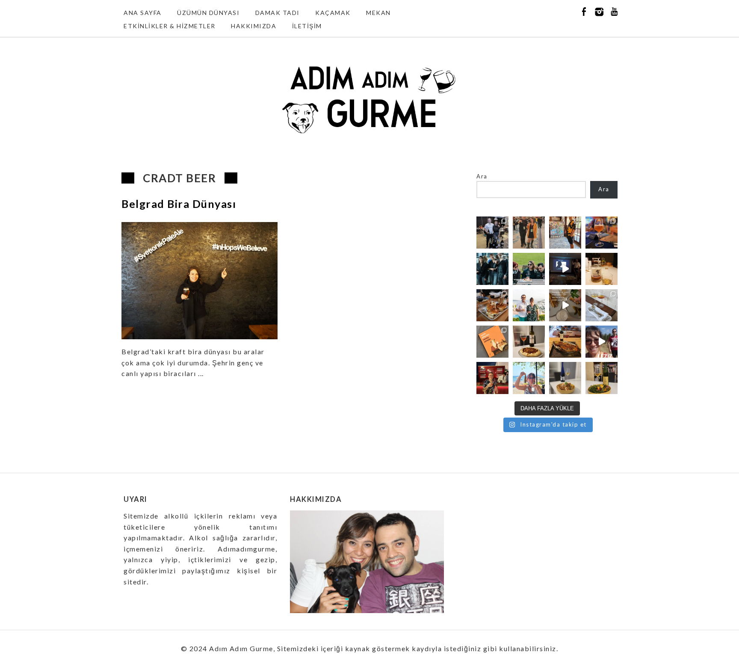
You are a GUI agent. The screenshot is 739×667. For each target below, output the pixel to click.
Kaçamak (333, 12)
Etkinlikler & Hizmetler (170, 26)
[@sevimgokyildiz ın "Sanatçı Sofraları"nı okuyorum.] (492, 342)
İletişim (307, 26)
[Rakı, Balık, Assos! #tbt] (529, 378)
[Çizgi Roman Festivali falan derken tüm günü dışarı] (529, 342)
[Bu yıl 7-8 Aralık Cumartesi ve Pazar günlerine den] (529, 232)
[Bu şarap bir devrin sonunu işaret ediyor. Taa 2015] (601, 378)
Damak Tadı (277, 12)
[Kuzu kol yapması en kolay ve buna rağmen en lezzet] (565, 342)
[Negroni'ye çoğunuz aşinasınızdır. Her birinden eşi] (492, 378)
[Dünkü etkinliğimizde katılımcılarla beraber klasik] (492, 305)
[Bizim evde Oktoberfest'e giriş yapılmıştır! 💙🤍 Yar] (565, 305)
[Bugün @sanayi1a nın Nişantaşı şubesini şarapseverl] (492, 269)
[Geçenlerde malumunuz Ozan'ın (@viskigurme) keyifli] (601, 269)
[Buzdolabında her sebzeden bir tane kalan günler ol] (565, 378)
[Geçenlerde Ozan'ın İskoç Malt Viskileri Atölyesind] (565, 269)
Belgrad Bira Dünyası (178, 203)
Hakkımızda (253, 26)
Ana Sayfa (143, 12)
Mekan (378, 12)
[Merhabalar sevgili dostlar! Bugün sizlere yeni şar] (529, 269)
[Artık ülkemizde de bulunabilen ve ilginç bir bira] (601, 232)
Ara (482, 176)
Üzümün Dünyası (208, 12)
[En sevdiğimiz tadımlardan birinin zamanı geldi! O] (492, 232)
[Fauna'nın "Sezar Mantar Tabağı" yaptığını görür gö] (601, 305)
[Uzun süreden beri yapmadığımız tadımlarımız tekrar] (529, 305)
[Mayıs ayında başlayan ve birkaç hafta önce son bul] (565, 232)
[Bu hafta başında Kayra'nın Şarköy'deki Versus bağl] (601, 342)
